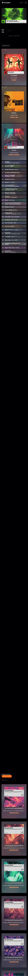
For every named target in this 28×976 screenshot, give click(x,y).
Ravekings (7, 176)
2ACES (16, 152)
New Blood (14, 233)
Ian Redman (12, 200)
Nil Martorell (14, 922)
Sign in (21, 2)
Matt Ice (13, 179)
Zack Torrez (8, 848)
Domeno (16, 229)
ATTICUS (12, 182)
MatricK (12, 207)
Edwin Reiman (21, 922)
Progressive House (14, 812)
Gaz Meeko (14, 197)
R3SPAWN (7, 213)
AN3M (6, 204)
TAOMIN (9, 885)
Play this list (6, 45)
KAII (16, 219)
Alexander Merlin (15, 959)
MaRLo (18, 172)
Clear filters (6, 776)
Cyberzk (14, 848)
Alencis (13, 219)
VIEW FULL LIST (9, 31)
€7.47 (21, 816)
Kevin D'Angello (9, 186)
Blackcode (7, 197)
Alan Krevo (13, 252)
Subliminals (8, 233)
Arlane (10, 204)
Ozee (4, 848)
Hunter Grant (14, 885)
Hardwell (12, 115)
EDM (17, 117)
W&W (16, 115)
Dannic (15, 77)
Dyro (12, 77)
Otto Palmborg (20, 204)
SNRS (15, 222)
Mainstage (16, 154)
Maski (9, 240)
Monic (21, 959)
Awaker (12, 226)
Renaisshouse (8, 163)
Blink (13, 190)
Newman (9, 959)
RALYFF (23, 848)
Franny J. (22, 810)
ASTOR (19, 885)
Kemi (14, 204)
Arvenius (5, 885)
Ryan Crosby (19, 848)
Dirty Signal (12, 152)
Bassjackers (13, 193)
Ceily (23, 885)
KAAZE (7, 244)
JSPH (13, 176)
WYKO (16, 240)
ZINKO (9, 247)
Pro (6, 49)
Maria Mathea (16, 163)
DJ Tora (15, 210)
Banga (17, 247)
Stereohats (13, 213)
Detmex (16, 169)
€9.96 (21, 891)
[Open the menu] (25, 2)
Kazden (7, 252)
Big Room (14, 80)
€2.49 (21, 121)
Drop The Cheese (15, 216)
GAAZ (19, 233)
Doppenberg (16, 186)
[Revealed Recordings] (6, 3)
